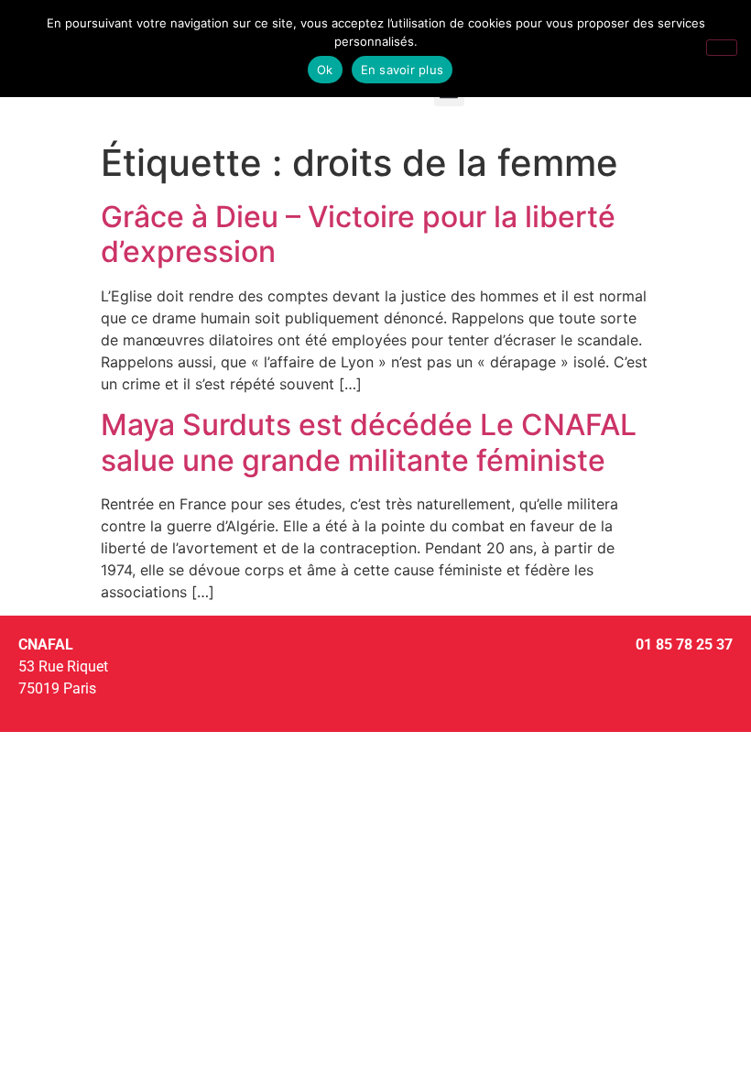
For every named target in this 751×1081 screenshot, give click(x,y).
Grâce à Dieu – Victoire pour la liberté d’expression (358, 234)
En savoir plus (402, 69)
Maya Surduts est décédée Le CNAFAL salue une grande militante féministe (369, 442)
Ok (325, 69)
